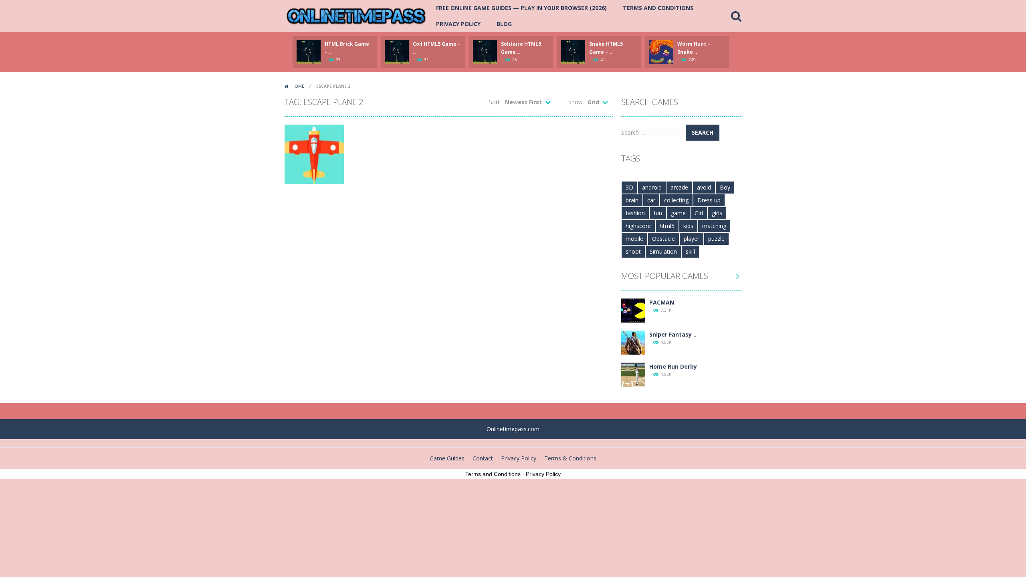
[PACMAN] (633, 310)
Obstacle (663, 238)
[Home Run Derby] (633, 374)
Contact (483, 458)
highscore (638, 226)
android (652, 187)
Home (297, 86)
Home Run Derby (673, 366)
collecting (676, 200)
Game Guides (447, 458)
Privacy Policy (458, 24)
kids (688, 226)
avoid (704, 187)
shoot (633, 251)
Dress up (709, 200)
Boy (725, 187)
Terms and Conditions (658, 8)
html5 (667, 226)
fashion (635, 213)
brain (632, 200)
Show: (576, 102)
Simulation (663, 251)
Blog (504, 24)
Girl (699, 213)
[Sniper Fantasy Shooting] (633, 342)
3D (629, 187)
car (651, 200)
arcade (679, 187)
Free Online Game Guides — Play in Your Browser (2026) (521, 8)
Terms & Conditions (570, 458)
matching (714, 226)
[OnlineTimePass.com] (356, 15)
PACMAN (661, 302)
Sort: (495, 102)
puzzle (716, 238)
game (678, 213)
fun (658, 213)
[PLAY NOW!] (309, 51)
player (691, 238)
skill (690, 251)
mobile (634, 238)
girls (717, 213)
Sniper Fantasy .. (673, 334)
